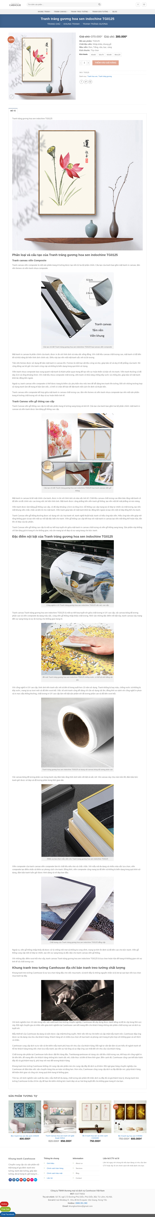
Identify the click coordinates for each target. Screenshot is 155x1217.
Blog (114, 12)
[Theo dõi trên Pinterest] (21, 1179)
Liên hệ (50, 1178)
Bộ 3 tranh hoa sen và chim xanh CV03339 (95, 1137)
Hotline (4, 1204)
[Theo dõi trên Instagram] (14, 1179)
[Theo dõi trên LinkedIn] (24, 1179)
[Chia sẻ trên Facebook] (82, 82)
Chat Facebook (7, 1214)
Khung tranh (44, 12)
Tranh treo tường (79, 12)
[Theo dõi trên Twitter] (17, 1179)
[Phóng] (11, 96)
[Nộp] (99, 5)
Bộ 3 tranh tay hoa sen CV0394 (130, 1136)
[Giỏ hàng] (144, 5)
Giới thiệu (50, 1163)
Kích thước (83, 54)
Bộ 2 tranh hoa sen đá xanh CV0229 (25, 1136)
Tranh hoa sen (92, 76)
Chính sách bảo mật (54, 1173)
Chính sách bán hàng (55, 1168)
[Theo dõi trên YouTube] (28, 1179)
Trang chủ (53, 24)
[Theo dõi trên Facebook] (10, 1179)
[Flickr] (32, 1179)
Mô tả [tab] (13, 111)
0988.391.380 (81, 1203)
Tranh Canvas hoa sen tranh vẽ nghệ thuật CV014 (60, 1137)
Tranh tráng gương (95, 24)
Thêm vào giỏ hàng (105, 63)
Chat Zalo (5, 1209)
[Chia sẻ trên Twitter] (86, 82)
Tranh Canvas (60, 12)
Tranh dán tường (100, 12)
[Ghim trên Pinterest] (90, 82)
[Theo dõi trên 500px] (35, 1179)
